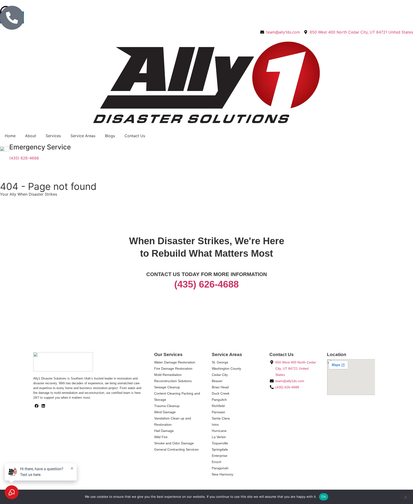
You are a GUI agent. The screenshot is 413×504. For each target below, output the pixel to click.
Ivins (215, 424)
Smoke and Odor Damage (174, 443)
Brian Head (220, 387)
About (30, 135)
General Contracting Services (176, 449)
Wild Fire (161, 437)
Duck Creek (220, 393)
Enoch (216, 462)
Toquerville (220, 443)
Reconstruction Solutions (173, 381)
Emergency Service (40, 147)
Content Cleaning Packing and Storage (177, 396)
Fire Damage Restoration (173, 368)
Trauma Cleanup (166, 406)
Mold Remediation (168, 375)
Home (10, 135)
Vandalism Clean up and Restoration (172, 421)
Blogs (110, 135)
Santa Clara (221, 418)
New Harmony (222, 474)
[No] (405, 496)
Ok (323, 496)
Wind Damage (165, 412)
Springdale (220, 449)
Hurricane (219, 431)
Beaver (217, 381)
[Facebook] (36, 405)
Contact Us (135, 135)
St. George (220, 362)
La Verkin (219, 437)
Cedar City (220, 375)
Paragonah (220, 468)
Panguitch (219, 400)
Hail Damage (164, 431)
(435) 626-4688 (24, 158)
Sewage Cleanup (167, 387)
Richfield (218, 406)
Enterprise (219, 456)
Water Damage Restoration (174, 362)
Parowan (218, 412)
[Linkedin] (43, 405)
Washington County (226, 368)
